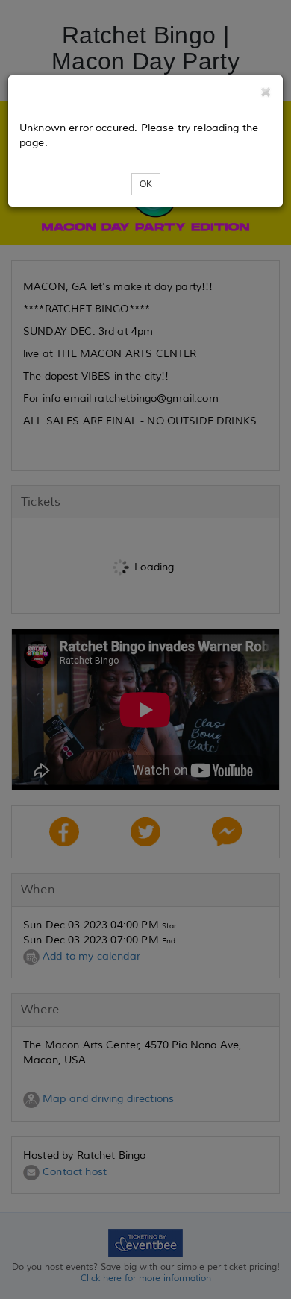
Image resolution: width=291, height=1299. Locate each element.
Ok (146, 184)
